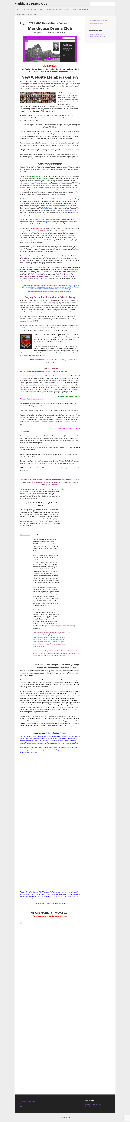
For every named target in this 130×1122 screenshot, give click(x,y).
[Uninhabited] (25, 822)
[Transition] (65, 822)
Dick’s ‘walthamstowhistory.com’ (98, 20)
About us (22, 1106)
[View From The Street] (55, 822)
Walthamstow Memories (96, 23)
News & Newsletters (33, 1089)
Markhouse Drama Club (31, 3)
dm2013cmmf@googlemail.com (56, 903)
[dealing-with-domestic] (35, 822)
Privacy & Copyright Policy (27, 1101)
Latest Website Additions (97, 34)
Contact (22, 1104)
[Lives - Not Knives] (45, 822)
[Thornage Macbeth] (75, 822)
